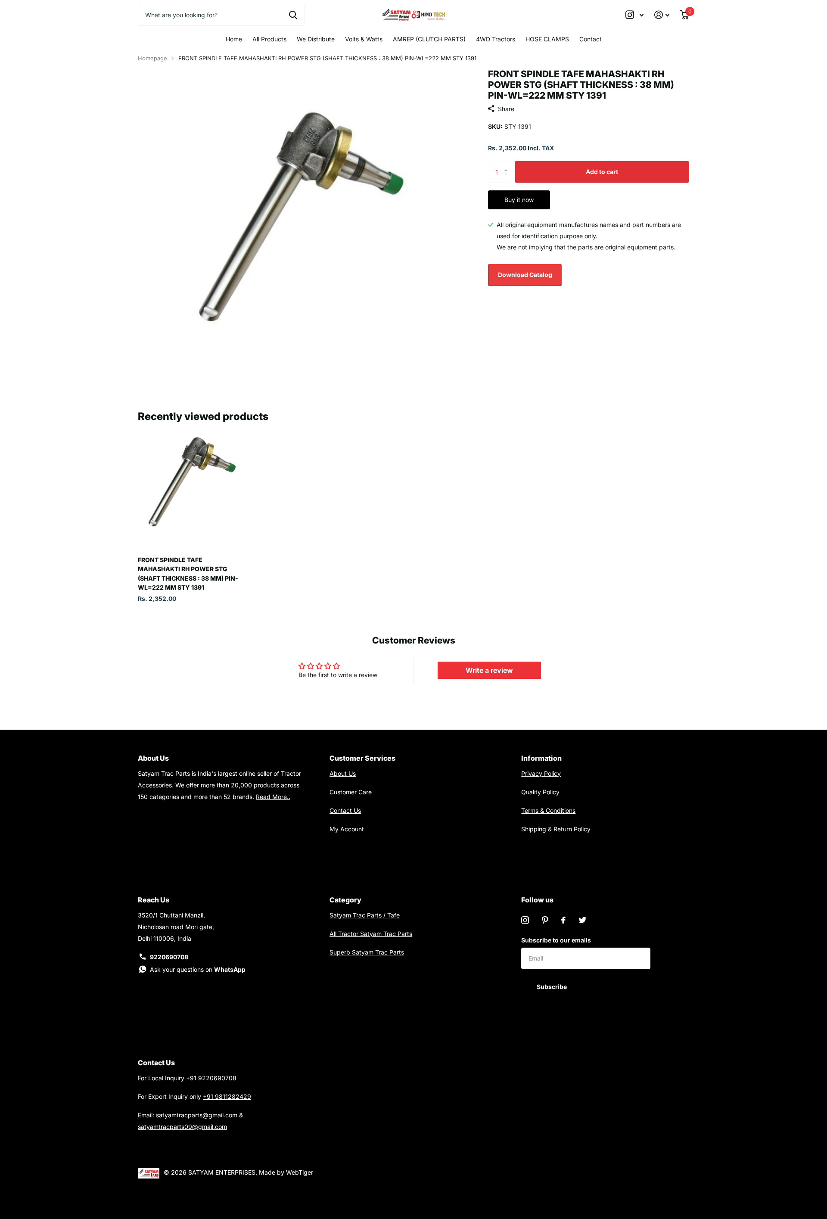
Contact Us (345, 810)
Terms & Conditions (548, 810)
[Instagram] (525, 920)
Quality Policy (540, 792)
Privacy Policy (541, 773)
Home (234, 39)
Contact (590, 39)
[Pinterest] (545, 920)
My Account (347, 829)
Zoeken (293, 14)
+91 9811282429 (227, 1096)
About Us (343, 773)
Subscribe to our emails (556, 940)
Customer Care (351, 792)
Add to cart (602, 171)
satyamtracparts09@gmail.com (182, 1126)
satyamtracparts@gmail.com (196, 1115)
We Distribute (316, 39)
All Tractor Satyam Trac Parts (371, 933)
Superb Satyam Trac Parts (367, 952)
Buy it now (519, 199)
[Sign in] (662, 15)
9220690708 (169, 957)
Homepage (152, 58)
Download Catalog (525, 274)
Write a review (489, 670)
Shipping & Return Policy (556, 829)
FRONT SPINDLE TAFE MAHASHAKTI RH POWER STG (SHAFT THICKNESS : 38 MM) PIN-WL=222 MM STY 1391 (188, 573)
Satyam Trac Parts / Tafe (365, 915)
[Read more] (634, 15)
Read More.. (273, 796)
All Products (269, 39)
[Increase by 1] (508, 164)
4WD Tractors (495, 39)
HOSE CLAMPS (547, 39)
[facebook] (563, 920)
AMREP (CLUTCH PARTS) (429, 39)
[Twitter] (582, 920)
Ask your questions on (198, 969)
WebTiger (299, 1172)
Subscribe (552, 986)
